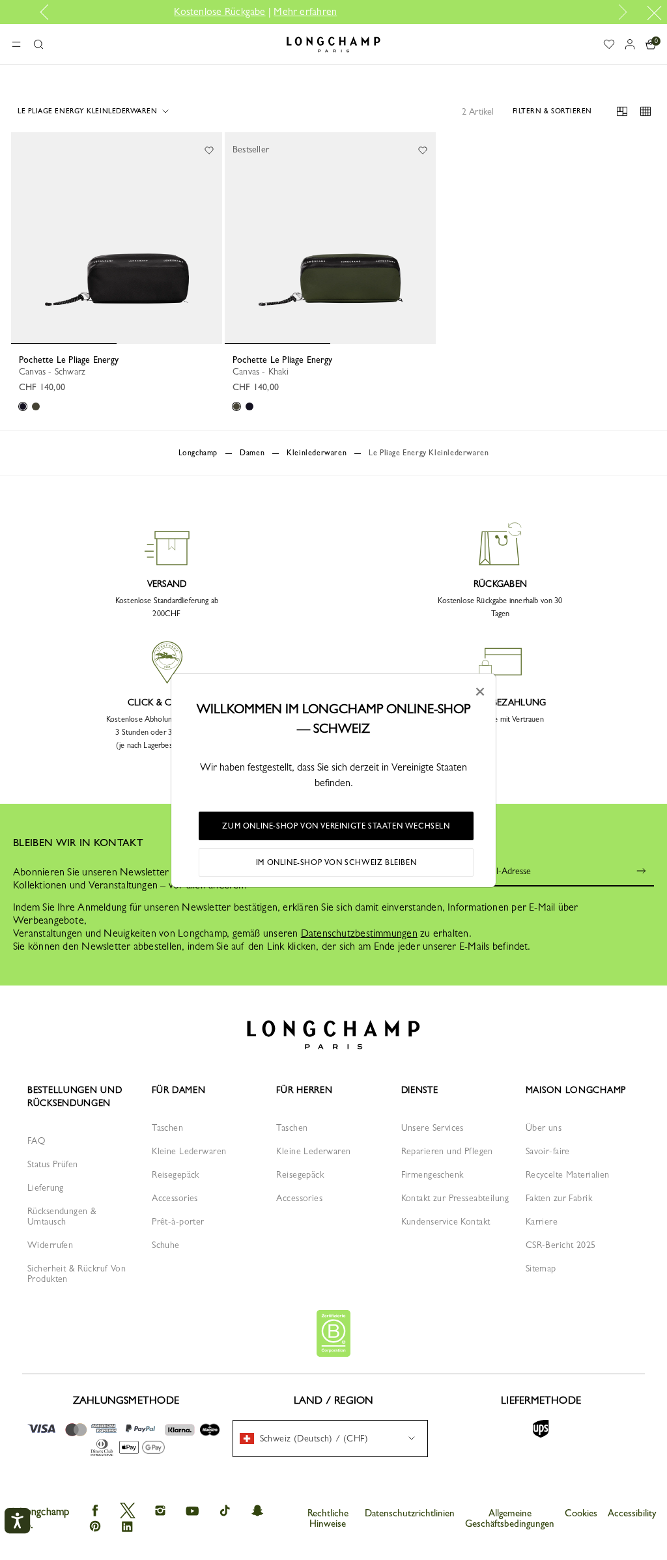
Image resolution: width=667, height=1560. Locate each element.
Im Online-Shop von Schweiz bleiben (336, 862)
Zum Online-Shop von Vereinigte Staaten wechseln (335, 825)
